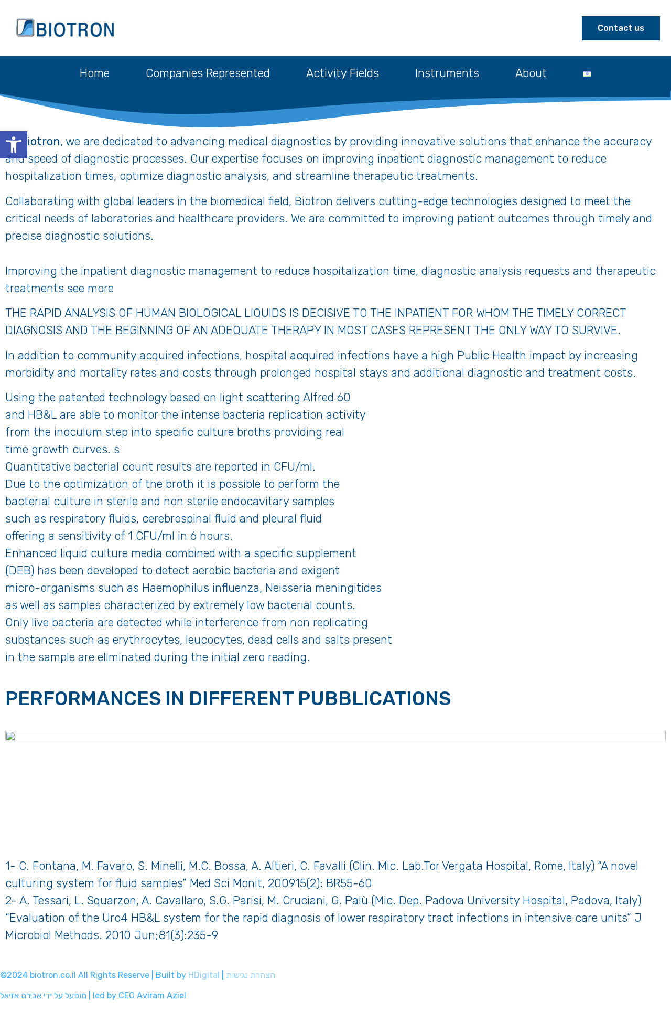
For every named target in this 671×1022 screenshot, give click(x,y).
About (531, 73)
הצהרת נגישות (250, 975)
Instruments (447, 73)
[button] (13, 144)
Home (95, 73)
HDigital (204, 975)
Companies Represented (208, 73)
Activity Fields (342, 73)
